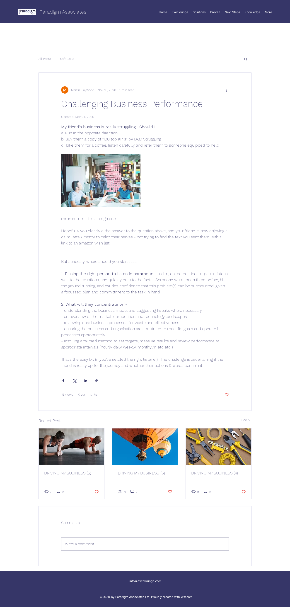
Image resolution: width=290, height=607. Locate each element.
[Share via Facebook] (63, 380)
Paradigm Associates (63, 12)
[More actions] (226, 90)
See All (246, 420)
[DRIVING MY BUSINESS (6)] (71, 446)
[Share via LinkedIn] (85, 380)
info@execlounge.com (145, 581)
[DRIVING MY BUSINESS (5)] (145, 446)
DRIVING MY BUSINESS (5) (141, 473)
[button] (246, 59)
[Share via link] (96, 380)
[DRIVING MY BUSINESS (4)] (218, 446)
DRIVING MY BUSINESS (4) (214, 473)
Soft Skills (67, 58)
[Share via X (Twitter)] (74, 380)
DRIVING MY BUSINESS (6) (67, 473)
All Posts (45, 58)
